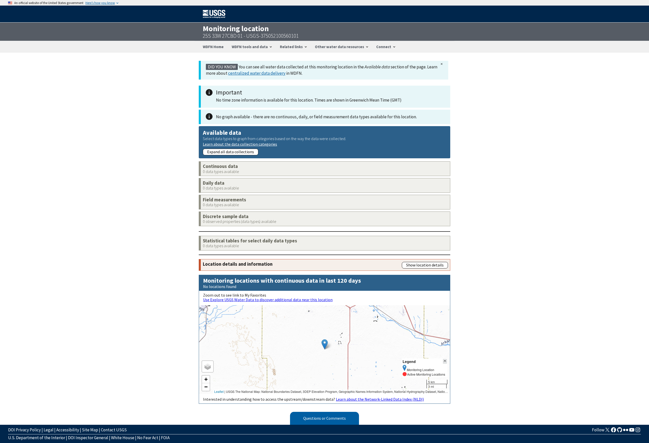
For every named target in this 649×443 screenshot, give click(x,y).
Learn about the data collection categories (240, 144)
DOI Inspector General (88, 437)
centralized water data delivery (256, 73)
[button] (324, 344)
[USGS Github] (620, 431)
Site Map (90, 430)
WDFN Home (213, 46)
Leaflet (219, 391)
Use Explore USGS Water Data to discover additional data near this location (268, 299)
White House (122, 437)
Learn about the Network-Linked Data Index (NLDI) (380, 399)
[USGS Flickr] (626, 431)
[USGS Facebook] (613, 431)
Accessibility (67, 430)
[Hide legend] (445, 361)
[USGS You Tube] (632, 431)
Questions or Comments (324, 418)
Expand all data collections (230, 151)
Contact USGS (114, 430)
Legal (48, 430)
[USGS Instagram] (638, 431)
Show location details (425, 264)
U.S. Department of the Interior (36, 437)
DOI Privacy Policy (24, 430)
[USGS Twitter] (607, 431)
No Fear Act (147, 437)
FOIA (165, 437)
